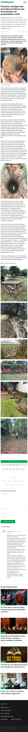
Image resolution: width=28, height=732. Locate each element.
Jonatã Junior (4, 719)
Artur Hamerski (5, 713)
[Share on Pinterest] (13, 469)
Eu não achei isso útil (14, 464)
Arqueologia (16, 481)
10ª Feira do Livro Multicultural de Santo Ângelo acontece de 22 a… (14, 666)
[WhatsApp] (23, 469)
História (23, 481)
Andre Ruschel (5, 707)
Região (9, 481)
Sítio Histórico (19, 484)
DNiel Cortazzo (10, 531)
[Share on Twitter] (20, 469)
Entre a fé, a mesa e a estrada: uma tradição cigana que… (12, 692)
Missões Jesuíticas (9, 484)
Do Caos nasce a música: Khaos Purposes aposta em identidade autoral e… (13, 609)
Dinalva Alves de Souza (7, 716)
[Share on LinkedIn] (10, 469)
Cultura (4, 481)
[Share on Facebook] (4, 469)
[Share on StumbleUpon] (17, 469)
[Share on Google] (7, 469)
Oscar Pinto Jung (16, 719)
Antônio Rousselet (6, 710)
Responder (9, 533)
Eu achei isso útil (14, 461)
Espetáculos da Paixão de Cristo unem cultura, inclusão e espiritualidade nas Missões (13, 638)
